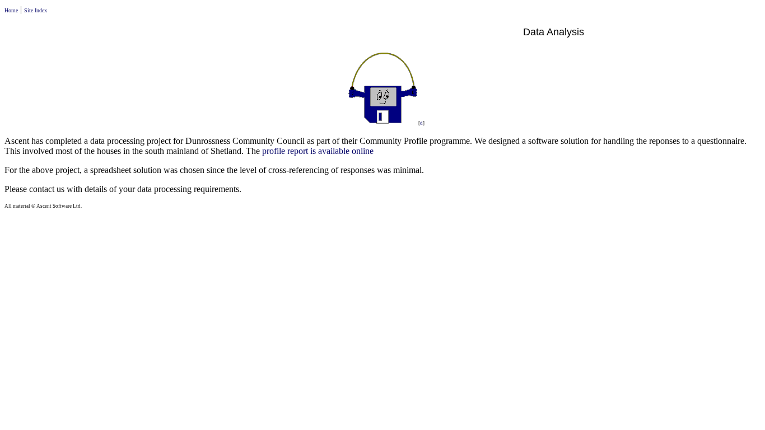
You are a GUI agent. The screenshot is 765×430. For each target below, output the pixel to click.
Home (11, 10)
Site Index (35, 10)
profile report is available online (318, 151)
